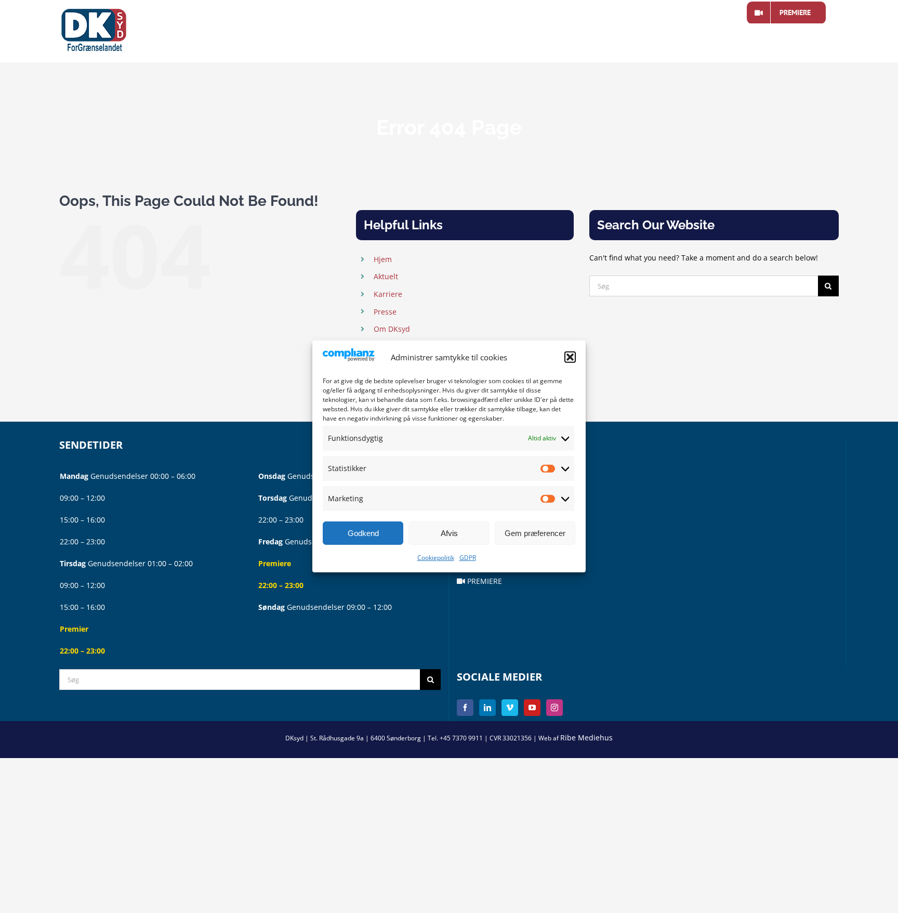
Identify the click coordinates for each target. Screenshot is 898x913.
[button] (570, 357)
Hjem (383, 259)
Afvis (449, 533)
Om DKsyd (392, 329)
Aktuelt (386, 276)
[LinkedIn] (487, 707)
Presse (385, 312)
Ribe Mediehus (586, 737)
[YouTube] (532, 707)
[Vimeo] (509, 707)
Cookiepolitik (435, 557)
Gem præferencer (535, 533)
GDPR (467, 557)
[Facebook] (465, 707)
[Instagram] (554, 707)
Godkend (363, 533)
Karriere (388, 294)
